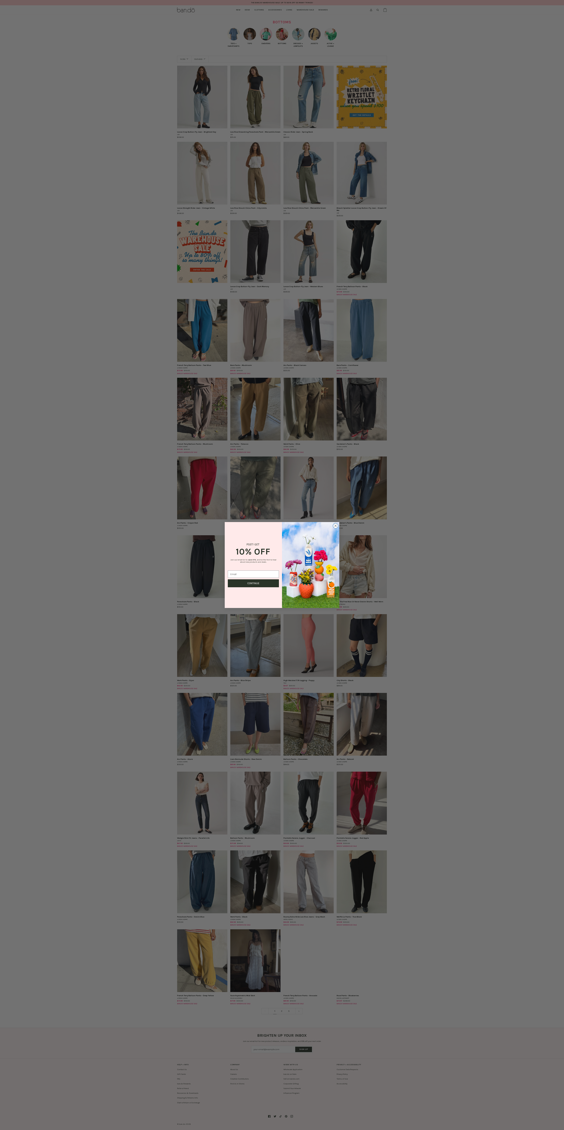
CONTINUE (253, 583)
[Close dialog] (335, 525)
